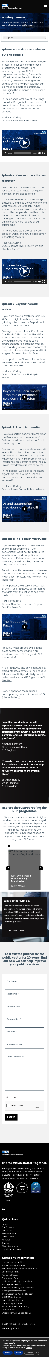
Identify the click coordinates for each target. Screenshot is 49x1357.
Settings (30, 1353)
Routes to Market (10, 1275)
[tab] (3, 1209)
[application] (24, 143)
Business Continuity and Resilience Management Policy (18, 1283)
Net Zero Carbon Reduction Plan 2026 (19, 1268)
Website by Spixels (10, 1328)
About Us (6, 1239)
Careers (5, 1243)
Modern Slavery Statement (14, 1265)
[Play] (5, 153)
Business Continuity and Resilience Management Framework (18, 1289)
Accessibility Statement (13, 1303)
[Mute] (39, 153)
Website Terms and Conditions (16, 1313)
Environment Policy (10, 1278)
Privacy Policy (8, 1309)
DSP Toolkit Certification (13, 1300)
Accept (7, 1353)
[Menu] (45, 6)
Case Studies (8, 1236)
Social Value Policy (10, 1271)
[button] (24, 143)
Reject (18, 1353)
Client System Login (11, 1246)
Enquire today (16, 930)
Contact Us (7, 1230)
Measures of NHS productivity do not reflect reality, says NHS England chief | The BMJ (23, 677)
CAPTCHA (10, 1097)
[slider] (22, 153)
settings (29, 1348)
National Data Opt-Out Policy (15, 1306)
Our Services (8, 1227)
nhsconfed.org (11, 697)
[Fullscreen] (43, 153)
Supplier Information (11, 1249)
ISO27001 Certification (12, 1297)
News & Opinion (9, 1233)
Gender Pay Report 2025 (13, 1262)
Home (5, 1224)
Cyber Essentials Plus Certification (17, 1294)
